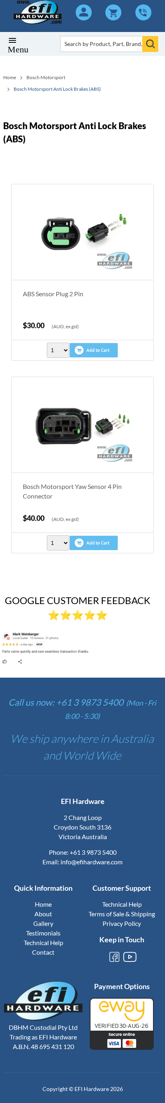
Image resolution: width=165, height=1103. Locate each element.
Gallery (43, 923)
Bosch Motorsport (45, 77)
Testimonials (43, 933)
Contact (43, 952)
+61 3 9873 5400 (93, 852)
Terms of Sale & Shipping (122, 914)
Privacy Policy (122, 923)
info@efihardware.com (91, 862)
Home (9, 77)
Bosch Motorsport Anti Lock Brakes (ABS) (57, 89)
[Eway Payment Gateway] (122, 1047)
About (43, 914)
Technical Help (43, 942)
